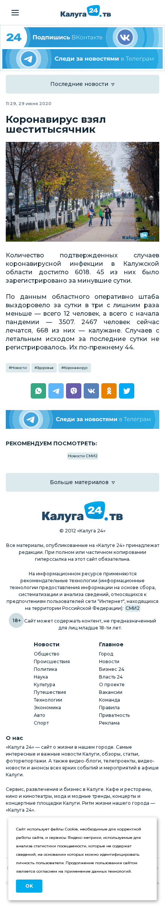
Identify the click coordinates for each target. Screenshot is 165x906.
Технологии (48, 700)
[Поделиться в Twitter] (126, 391)
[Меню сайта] (15, 12)
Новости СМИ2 (82, 455)
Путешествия (50, 692)
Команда (109, 700)
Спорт (41, 723)
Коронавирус (76, 368)
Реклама (109, 723)
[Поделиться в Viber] (74, 391)
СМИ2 (132, 608)
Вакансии (110, 692)
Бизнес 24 (111, 669)
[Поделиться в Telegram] (56, 391)
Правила (109, 707)
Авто (39, 715)
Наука (41, 677)
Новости (19, 368)
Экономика (47, 707)
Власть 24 (111, 677)
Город (106, 654)
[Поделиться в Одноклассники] (109, 391)
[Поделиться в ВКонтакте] (91, 391)
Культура (44, 684)
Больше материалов (79, 482)
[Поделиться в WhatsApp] (38, 391)
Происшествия (52, 661)
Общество (46, 654)
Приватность (114, 715)
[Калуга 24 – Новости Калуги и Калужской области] (86, 11)
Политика (45, 669)
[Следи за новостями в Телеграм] (82, 59)
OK (29, 886)
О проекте (112, 684)
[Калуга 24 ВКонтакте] (82, 37)
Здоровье (45, 368)
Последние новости (79, 84)
